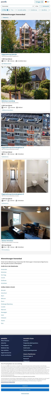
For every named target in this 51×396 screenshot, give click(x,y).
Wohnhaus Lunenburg (8, 101)
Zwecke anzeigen (25, 393)
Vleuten (3, 320)
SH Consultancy (5, 250)
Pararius (4, 2)
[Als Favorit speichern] (47, 22)
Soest (2, 315)
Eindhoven (3, 280)
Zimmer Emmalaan (7, 240)
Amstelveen (4, 283)
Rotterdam (4, 272)
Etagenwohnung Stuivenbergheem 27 (13, 147)
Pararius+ (25, 340)
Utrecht (3, 277)
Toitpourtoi (26, 361)
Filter (5, 10)
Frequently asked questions (30, 343)
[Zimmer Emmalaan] (25, 222)
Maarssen (3, 309)
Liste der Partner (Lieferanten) (8, 382)
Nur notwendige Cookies (25, 389)
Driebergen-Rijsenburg (6, 304)
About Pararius (5, 340)
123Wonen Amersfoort (7, 110)
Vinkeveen (3, 318)
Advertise (3, 343)
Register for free (27, 345)
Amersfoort (4, 293)
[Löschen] (33, 6)
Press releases (4, 345)
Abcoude (3, 290)
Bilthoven (3, 298)
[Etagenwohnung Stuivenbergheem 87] (25, 176)
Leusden (3, 307)
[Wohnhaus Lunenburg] (25, 83)
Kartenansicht (46, 6)
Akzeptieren (25, 385)
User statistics (5, 350)
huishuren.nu (5, 156)
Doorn (2, 301)
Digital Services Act (6, 352)
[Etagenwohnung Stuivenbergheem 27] (25, 129)
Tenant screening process (30, 350)
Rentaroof (26, 358)
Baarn (2, 296)
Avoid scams (26, 348)
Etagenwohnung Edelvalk (9, 54)
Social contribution (6, 355)
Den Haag (3, 275)
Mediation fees (5, 348)
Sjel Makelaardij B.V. (6, 63)
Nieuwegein (4, 312)
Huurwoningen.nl (28, 356)
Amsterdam (4, 269)
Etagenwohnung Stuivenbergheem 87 (13, 194)
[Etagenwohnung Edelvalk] (25, 36)
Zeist (2, 323)
